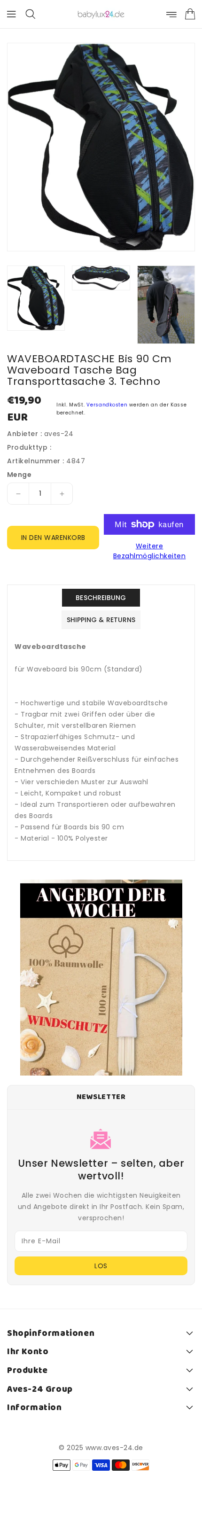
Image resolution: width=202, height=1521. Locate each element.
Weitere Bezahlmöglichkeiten (149, 551)
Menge (19, 474)
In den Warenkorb (53, 537)
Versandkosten (106, 404)
